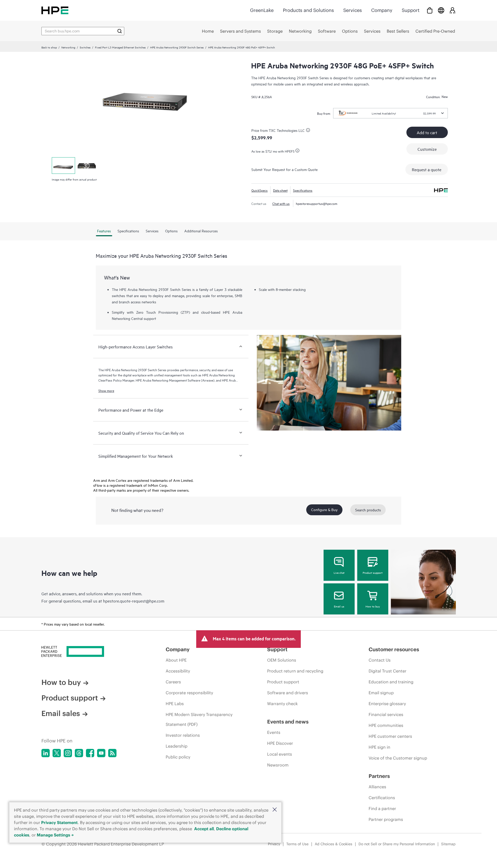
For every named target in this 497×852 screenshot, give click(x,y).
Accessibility (178, 671)
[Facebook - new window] (90, 753)
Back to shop (49, 47)
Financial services (386, 714)
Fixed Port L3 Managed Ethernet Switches (120, 47)
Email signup (381, 692)
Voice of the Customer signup (398, 758)
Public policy (178, 757)
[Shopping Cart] (430, 10)
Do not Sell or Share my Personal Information (397, 844)
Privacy (274, 844)
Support (410, 10)
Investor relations (183, 735)
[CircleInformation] (309, 131)
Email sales (60, 713)
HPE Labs (175, 703)
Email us (339, 606)
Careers (173, 681)
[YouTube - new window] (101, 753)
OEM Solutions (281, 660)
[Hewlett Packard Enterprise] (54, 10)
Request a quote (426, 169)
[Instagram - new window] (68, 753)
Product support (373, 572)
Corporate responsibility (189, 692)
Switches (85, 47)
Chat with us (281, 203)
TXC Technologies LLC (287, 130)
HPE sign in (379, 747)
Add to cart (427, 132)
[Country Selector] (441, 10)
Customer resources (394, 649)
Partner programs (386, 819)
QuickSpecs (259, 190)
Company (381, 10)
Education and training (391, 681)
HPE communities (386, 725)
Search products (368, 509)
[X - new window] (57, 753)
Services (352, 10)
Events (273, 732)
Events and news (288, 721)
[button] (275, 809)
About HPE (176, 660)
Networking (68, 47)
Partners (379, 776)
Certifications (382, 797)
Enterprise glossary (387, 703)
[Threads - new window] (79, 753)
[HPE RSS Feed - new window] (112, 753)
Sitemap (448, 844)
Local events (279, 754)
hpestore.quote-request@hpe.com (133, 601)
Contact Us (380, 660)
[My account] (452, 10)
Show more (106, 390)
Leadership (176, 746)
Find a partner (382, 808)
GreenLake (262, 10)
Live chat (339, 572)
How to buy (373, 606)
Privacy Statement (59, 822)
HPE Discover (280, 743)
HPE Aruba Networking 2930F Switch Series (177, 47)
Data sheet (280, 190)
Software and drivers (287, 692)
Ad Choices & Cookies (333, 844)
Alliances (377, 786)
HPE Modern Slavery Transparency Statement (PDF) (199, 719)
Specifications (302, 190)
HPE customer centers (390, 736)
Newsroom (278, 765)
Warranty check (282, 703)
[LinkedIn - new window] (45, 753)
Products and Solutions (308, 10)
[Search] (119, 31)
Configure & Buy (324, 509)
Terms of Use (297, 844)
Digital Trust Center (387, 671)
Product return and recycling (295, 671)
